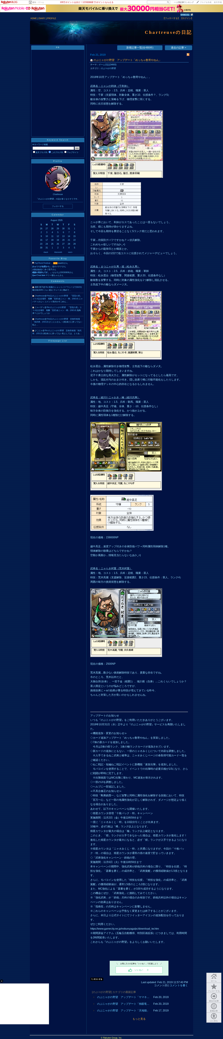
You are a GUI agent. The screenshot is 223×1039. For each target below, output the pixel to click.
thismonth (58, 252)
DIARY (42, 18)
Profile (57, 161)
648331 (185, 15)
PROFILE (51, 18)
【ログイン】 (186, 18)
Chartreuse (40, 296)
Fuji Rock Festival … (44, 263)
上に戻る (214, 1021)
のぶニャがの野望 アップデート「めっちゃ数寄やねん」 (127, 60)
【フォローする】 (171, 18)
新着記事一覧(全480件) (139, 47)
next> (70, 252)
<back (45, 252)
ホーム (214, 981)
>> (184, 2)
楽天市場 (218, 2)
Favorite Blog (58, 258)
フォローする (214, 991)
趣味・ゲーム (38, 2)
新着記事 (214, 1011)
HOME (34, 18)
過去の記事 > (178, 47)
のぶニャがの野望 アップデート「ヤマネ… (123, 997)
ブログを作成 (205, 2)
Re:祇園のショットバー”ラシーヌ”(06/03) (64, 287)
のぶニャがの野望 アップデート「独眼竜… (123, 1003)
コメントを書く (179, 985)
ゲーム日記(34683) (107, 64)
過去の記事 (214, 1001)
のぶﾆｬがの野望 (108, 68)
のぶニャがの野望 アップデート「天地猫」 (123, 1010)
